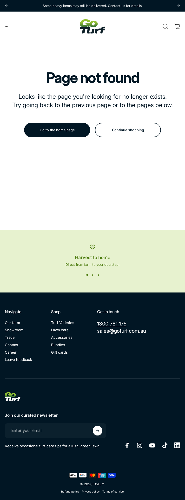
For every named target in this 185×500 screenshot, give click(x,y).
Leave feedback (18, 359)
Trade (10, 337)
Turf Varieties (62, 323)
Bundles (58, 345)
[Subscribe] (97, 430)
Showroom (14, 330)
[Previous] (6, 6)
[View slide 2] (92, 275)
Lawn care (60, 330)
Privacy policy (90, 491)
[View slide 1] (87, 275)
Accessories (62, 337)
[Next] (178, 6)
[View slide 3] (98, 275)
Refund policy (70, 491)
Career (11, 352)
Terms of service (113, 491)
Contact (11, 345)
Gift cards (59, 352)
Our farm (12, 323)
